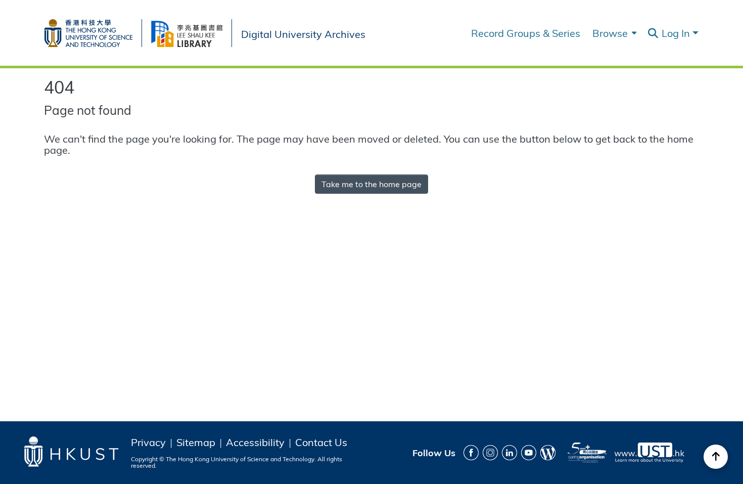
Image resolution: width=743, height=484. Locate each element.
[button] (652, 33)
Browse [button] (610, 32)
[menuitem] (613, 33)
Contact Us (321, 442)
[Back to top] (716, 457)
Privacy (148, 442)
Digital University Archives (303, 33)
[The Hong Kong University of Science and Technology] (93, 31)
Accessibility (255, 442)
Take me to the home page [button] (371, 184)
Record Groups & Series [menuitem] (525, 32)
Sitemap (195, 442)
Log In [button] (677, 32)
